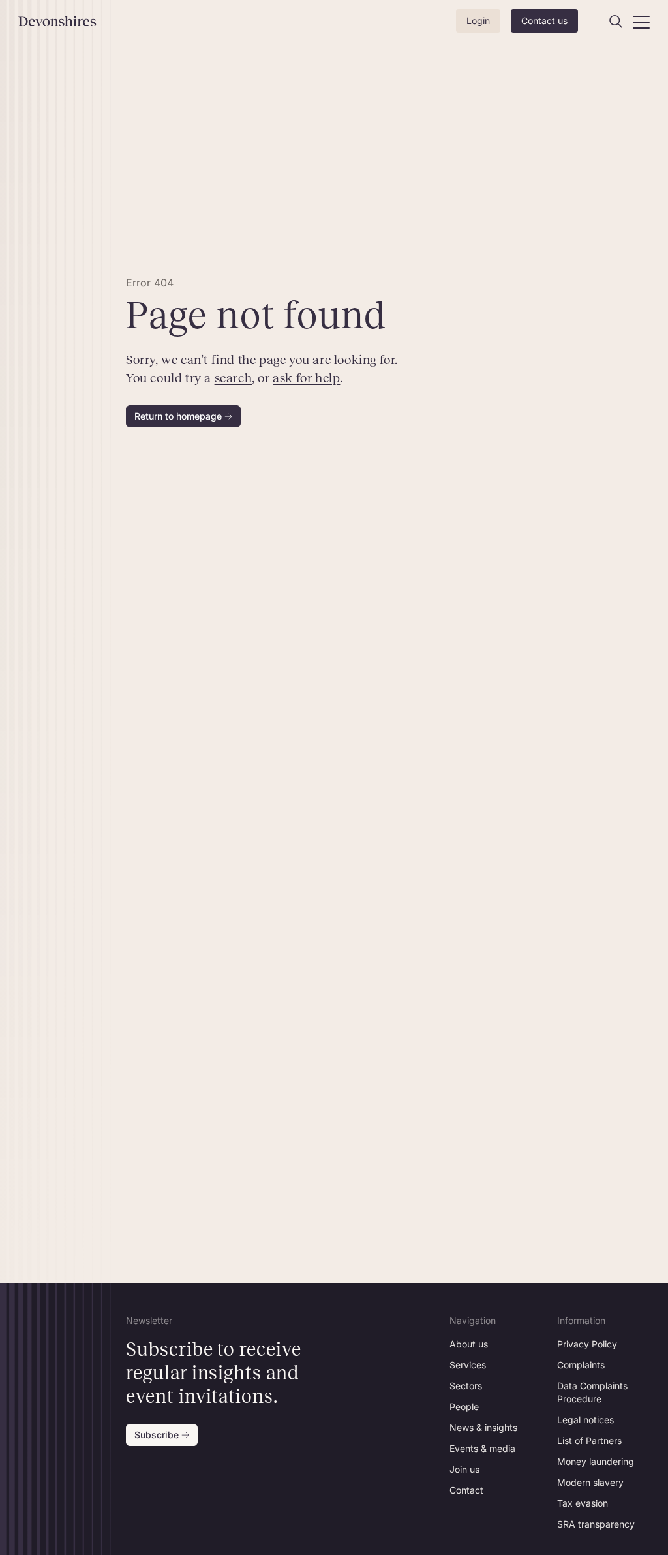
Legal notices (585, 1419)
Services (467, 1364)
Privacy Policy (587, 1343)
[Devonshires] (64, 21)
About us (468, 1343)
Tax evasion (582, 1503)
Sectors (465, 1385)
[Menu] (641, 21)
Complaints (581, 1364)
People (464, 1406)
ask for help (307, 378)
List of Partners (589, 1440)
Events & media (482, 1448)
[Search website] (615, 21)
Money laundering (595, 1461)
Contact (466, 1490)
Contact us (544, 20)
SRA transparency (596, 1524)
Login (478, 20)
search (233, 378)
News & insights (483, 1427)
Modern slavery (590, 1482)
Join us (464, 1469)
